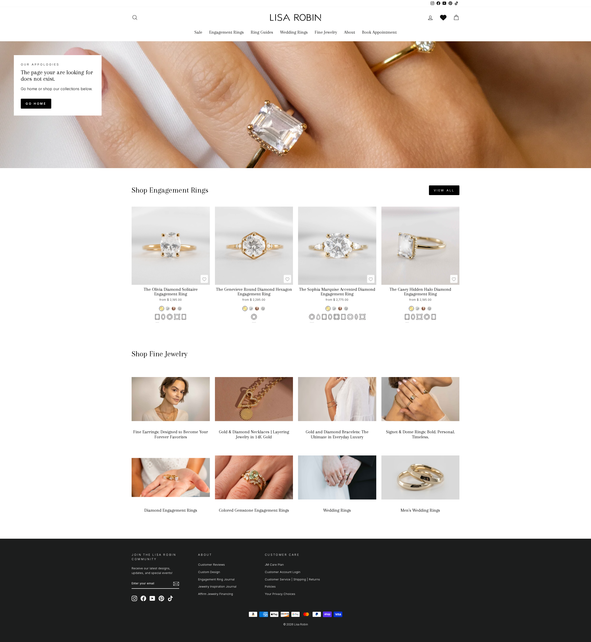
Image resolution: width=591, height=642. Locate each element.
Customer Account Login (282, 572)
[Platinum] (179, 308)
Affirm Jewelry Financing (215, 594)
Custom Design (209, 572)
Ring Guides (262, 32)
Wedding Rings (294, 32)
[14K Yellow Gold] (161, 308)
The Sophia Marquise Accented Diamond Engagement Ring (337, 292)
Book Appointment (379, 32)
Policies (270, 586)
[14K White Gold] (167, 308)
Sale (198, 32)
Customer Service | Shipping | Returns (292, 579)
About (349, 32)
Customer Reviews (211, 564)
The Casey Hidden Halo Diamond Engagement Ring (420, 292)
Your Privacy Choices (280, 594)
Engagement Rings (226, 32)
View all (444, 190)
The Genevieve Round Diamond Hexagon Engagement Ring (254, 292)
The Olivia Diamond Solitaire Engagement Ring (171, 292)
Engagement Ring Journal (216, 579)
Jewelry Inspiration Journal (217, 586)
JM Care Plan (274, 564)
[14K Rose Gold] (173, 308)
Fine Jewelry (326, 32)
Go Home (36, 103)
